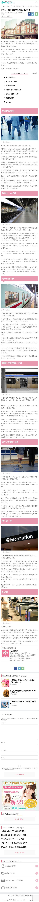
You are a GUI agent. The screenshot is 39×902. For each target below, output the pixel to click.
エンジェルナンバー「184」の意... (13, 839)
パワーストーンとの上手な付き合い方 (14, 843)
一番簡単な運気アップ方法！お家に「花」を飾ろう (22, 681)
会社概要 (20, 895)
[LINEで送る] (36, 14)
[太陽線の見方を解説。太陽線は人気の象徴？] (5, 704)
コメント (3, 723)
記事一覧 (14, 895)
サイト (3, 758)
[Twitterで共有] (32, 14)
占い (4, 16)
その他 (11, 887)
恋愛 (10, 873)
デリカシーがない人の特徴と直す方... (14, 847)
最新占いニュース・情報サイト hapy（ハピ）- (25, 900)
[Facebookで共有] (29, 14)
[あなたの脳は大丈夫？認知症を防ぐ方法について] (5, 693)
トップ (8, 895)
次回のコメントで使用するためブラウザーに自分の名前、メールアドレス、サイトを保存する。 (19, 769)
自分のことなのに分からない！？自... (14, 835)
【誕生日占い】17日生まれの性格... (13, 831)
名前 (3, 742)
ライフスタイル (14, 880)
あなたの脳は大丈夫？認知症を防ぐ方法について (23, 692)
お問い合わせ (29, 895)
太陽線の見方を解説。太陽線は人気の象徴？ (23, 702)
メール (3, 750)
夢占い (10, 16)
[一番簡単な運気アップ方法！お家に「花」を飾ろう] (5, 682)
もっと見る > (19, 819)
